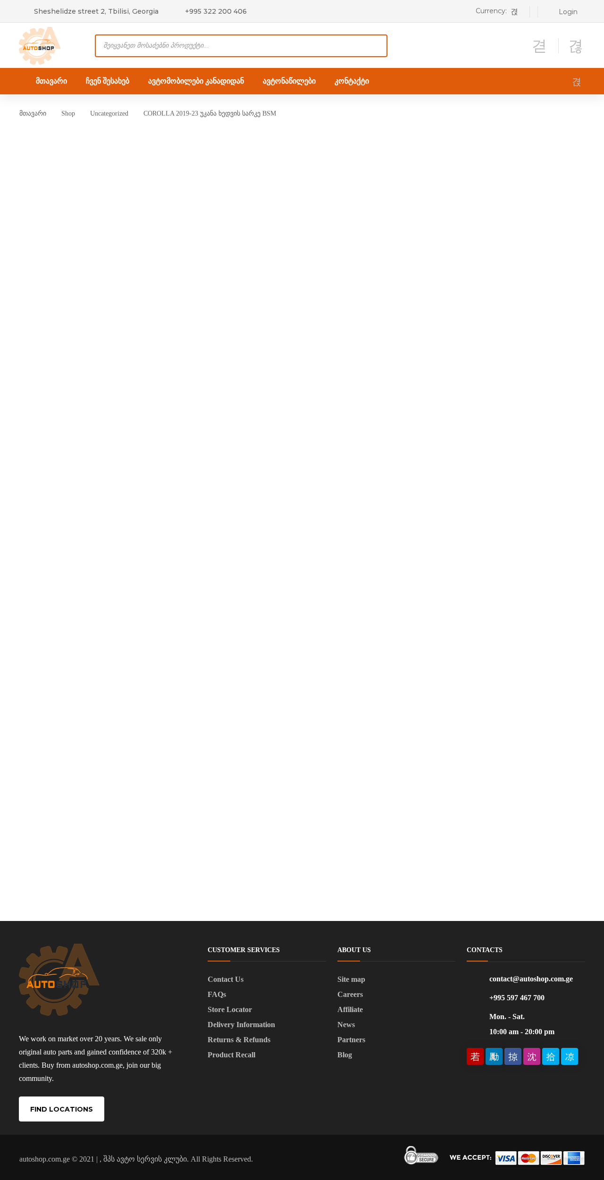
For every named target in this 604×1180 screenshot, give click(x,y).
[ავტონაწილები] (40, 45)
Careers (350, 994)
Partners (351, 1040)
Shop (68, 113)
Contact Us (225, 979)
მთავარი (32, 113)
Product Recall (231, 1055)
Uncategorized (109, 113)
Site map (351, 979)
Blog (344, 1055)
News (346, 1025)
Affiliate (350, 1009)
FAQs (217, 994)
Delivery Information (241, 1025)
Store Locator (230, 1009)
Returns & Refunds (239, 1040)
